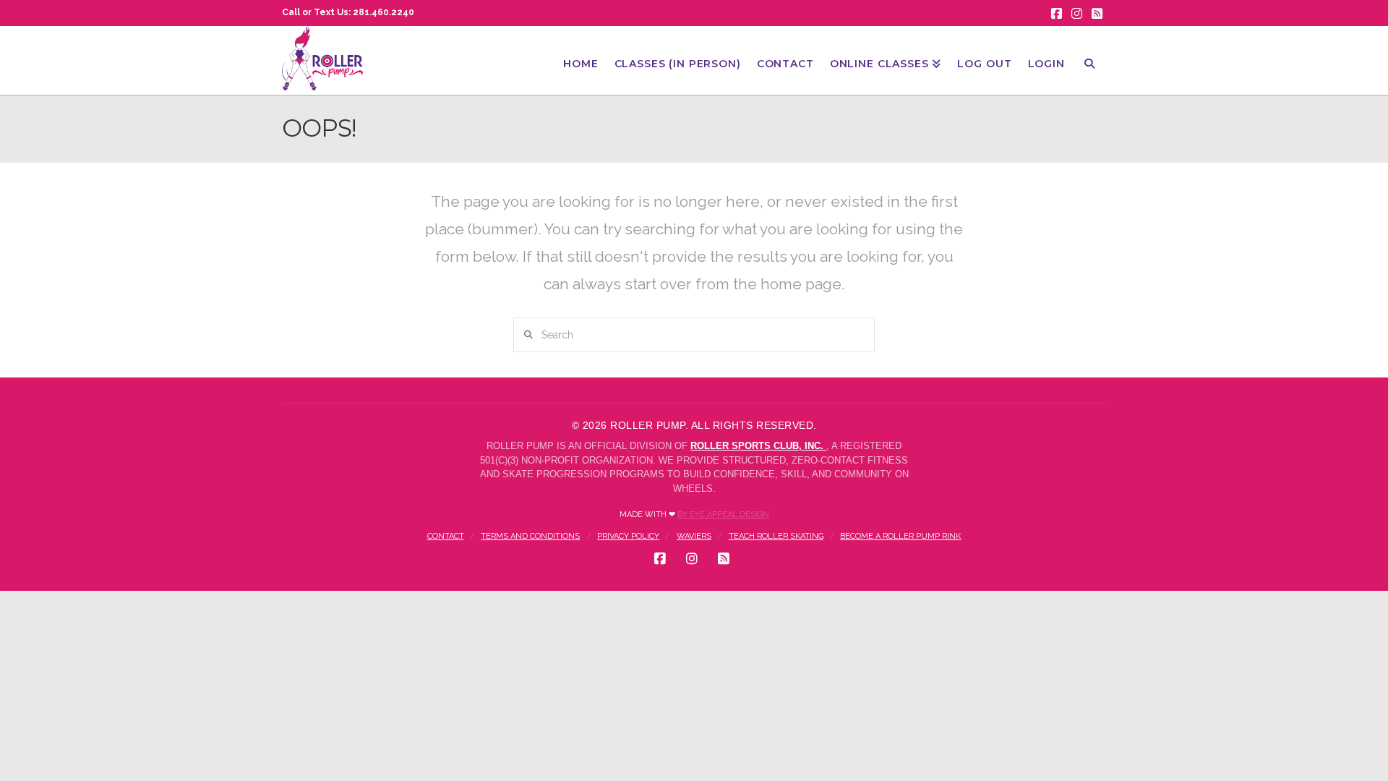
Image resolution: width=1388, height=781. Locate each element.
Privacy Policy (628, 536)
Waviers (694, 536)
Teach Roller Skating (776, 536)
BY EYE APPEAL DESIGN (723, 514)
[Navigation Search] (1089, 60)
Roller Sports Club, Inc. (758, 445)
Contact (445, 536)
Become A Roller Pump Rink (900, 536)
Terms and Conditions (530, 536)
